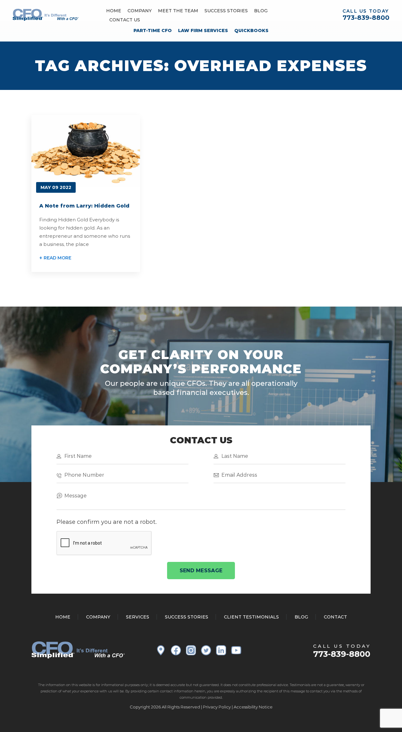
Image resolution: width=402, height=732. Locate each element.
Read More (57, 258)
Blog (261, 11)
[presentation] (104, 543)
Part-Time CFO (152, 30)
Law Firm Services (203, 30)
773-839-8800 (366, 17)
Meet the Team (178, 11)
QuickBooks (251, 30)
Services (137, 617)
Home (113, 11)
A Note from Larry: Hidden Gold (84, 206)
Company (140, 11)
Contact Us (124, 20)
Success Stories (226, 11)
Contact (335, 617)
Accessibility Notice (253, 706)
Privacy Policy (217, 706)
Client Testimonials (251, 617)
